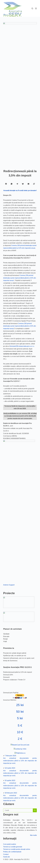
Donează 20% (8, 675)
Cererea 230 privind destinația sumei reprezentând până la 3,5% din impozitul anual (19, 278)
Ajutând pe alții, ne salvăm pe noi (14, 655)
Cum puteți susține (9, 844)
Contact (6, 854)
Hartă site (6, 857)
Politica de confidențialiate (12, 852)
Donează (6, 677)
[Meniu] (36, 8)
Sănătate (6, 634)
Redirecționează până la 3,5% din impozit (17, 672)
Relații (5, 639)
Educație (6, 636)
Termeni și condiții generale (12, 847)
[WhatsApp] (11, 183)
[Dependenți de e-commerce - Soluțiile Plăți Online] (20, 753)
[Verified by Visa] (20, 749)
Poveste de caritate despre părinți (14, 653)
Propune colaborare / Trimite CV (14, 680)
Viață (5, 641)
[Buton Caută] (35, 810)
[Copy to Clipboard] (34, 183)
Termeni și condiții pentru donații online (16, 849)
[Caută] (32, 8)
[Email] (28, 183)
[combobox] (18, 810)
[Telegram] (17, 183)
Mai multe (33, 835)
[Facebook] (6, 183)
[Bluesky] (23, 183)
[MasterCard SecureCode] (20, 745)
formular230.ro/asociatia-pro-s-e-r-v (22, 346)
